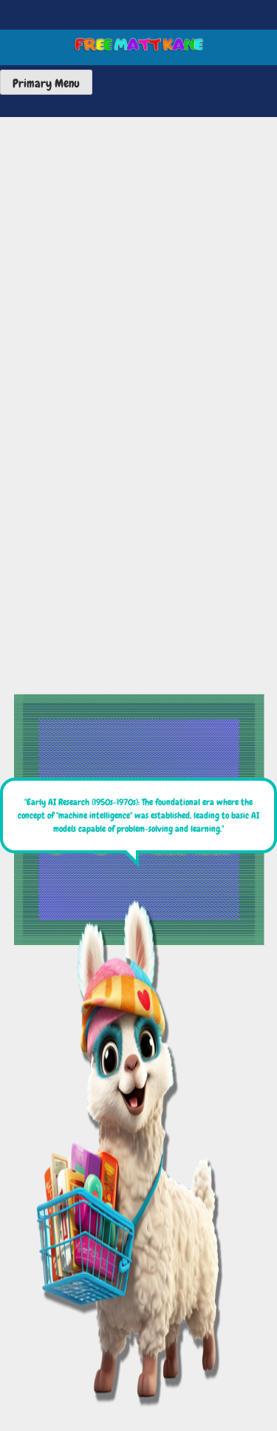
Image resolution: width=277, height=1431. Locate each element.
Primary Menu (46, 83)
